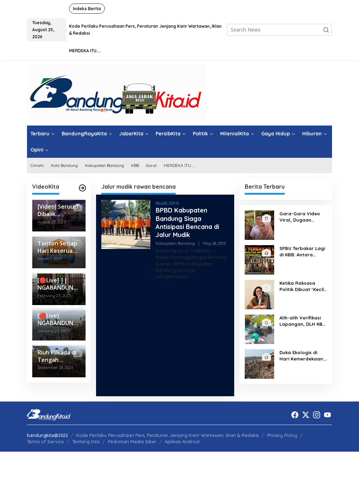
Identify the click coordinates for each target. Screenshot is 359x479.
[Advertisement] (165, 341)
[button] (326, 30)
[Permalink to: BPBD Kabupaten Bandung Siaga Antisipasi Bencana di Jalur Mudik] (125, 224)
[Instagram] (316, 414)
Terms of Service (45, 441)
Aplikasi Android (182, 441)
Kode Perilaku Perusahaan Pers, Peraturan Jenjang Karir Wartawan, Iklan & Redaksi (167, 435)
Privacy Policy (282, 435)
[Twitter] (305, 414)
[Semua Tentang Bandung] (116, 92)
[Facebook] (294, 414)
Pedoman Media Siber (132, 441)
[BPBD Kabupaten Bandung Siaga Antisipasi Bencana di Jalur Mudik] (190, 276)
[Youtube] (327, 414)
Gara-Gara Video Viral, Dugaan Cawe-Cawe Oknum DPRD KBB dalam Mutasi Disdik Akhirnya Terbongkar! (301, 217)
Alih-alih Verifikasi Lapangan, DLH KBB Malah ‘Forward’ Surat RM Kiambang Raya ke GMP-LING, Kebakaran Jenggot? (302, 321)
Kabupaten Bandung (175, 243)
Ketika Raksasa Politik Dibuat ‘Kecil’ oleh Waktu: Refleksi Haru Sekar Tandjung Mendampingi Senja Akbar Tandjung (302, 286)
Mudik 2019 (167, 203)
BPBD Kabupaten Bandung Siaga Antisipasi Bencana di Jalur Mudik (187, 222)
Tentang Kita (86, 441)
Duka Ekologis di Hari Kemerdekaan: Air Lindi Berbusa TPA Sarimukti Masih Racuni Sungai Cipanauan (302, 356)
